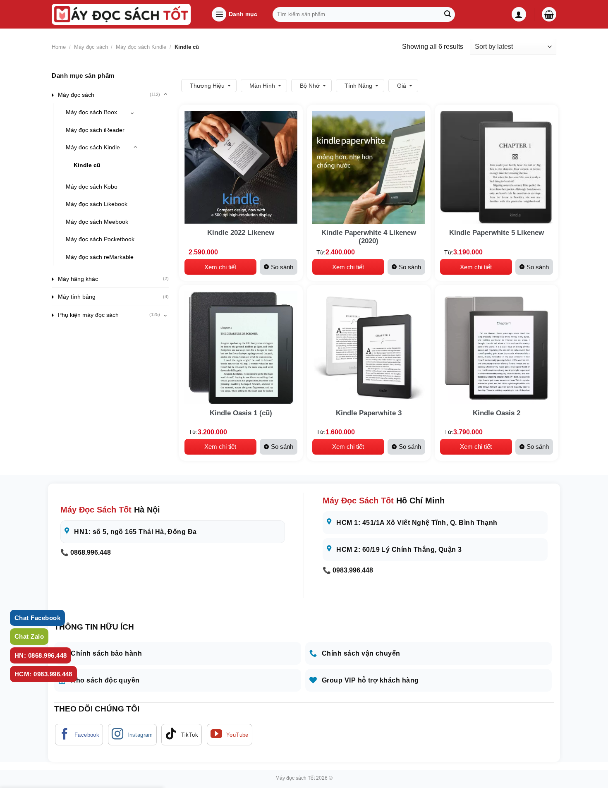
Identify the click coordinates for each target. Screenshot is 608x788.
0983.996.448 (353, 570)
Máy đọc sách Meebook (97, 221)
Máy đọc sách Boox (91, 112)
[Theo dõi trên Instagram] (132, 734)
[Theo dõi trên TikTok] (181, 734)
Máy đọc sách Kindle (141, 47)
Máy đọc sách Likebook (96, 204)
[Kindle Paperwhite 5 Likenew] (496, 167)
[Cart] (549, 14)
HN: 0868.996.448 (40, 655)
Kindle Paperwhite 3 (369, 413)
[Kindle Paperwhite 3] (368, 347)
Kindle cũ (87, 164)
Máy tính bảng (77, 296)
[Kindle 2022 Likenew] (240, 167)
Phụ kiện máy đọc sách (88, 314)
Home (59, 47)
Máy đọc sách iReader (95, 130)
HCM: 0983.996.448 (43, 674)
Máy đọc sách (91, 47)
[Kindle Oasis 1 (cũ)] (240, 347)
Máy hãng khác (78, 278)
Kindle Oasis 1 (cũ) (241, 413)
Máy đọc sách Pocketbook (100, 239)
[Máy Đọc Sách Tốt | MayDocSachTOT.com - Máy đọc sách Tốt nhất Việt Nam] (121, 14)
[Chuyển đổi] (165, 94)
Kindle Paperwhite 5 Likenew (496, 233)
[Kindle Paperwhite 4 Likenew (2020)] (368, 167)
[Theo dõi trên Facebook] (79, 734)
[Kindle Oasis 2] (496, 347)
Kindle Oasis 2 (496, 413)
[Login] (519, 14)
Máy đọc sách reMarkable (100, 256)
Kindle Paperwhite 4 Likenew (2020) (368, 237)
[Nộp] (447, 14)
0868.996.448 (90, 552)
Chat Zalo (29, 636)
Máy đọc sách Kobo (91, 186)
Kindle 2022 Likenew (240, 233)
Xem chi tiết (220, 267)
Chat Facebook (37, 617)
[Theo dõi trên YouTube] (229, 734)
